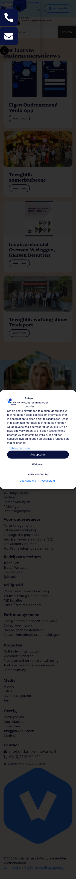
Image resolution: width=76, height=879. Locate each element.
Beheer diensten (19, 448)
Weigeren (38, 464)
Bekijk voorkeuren (38, 474)
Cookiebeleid (27, 480)
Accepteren (38, 454)
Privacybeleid (46, 480)
